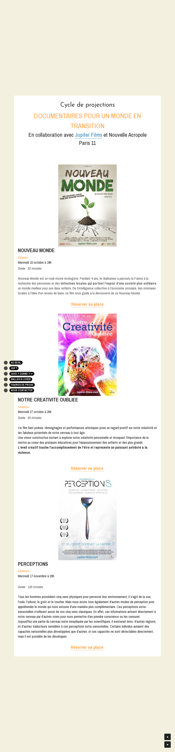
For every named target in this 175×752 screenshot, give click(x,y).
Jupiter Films (88, 134)
